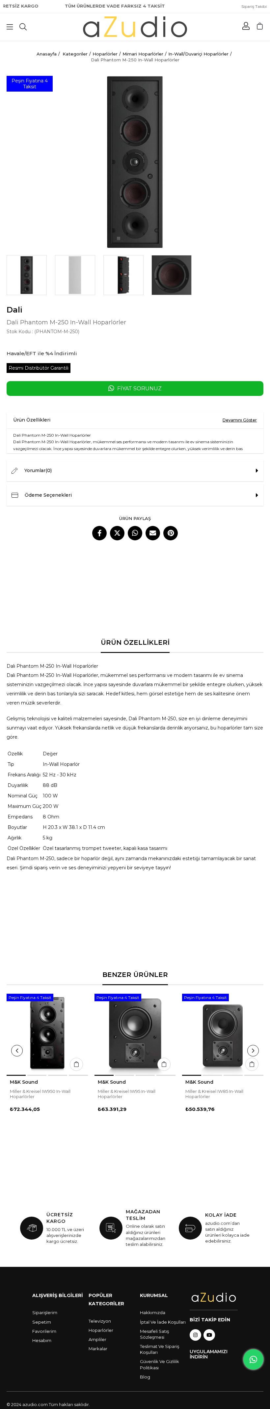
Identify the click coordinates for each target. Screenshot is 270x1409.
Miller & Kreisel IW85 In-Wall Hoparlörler (214, 1094)
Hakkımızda (152, 1312)
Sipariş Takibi (254, 6)
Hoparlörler (101, 1330)
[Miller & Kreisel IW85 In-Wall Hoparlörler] (222, 1034)
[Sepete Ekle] (76, 1064)
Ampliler (97, 1339)
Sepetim (41, 1322)
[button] (16, 1075)
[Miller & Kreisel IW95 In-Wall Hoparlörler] (135, 1034)
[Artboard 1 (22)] (214, 1297)
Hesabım (41, 1340)
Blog (145, 1376)
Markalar (98, 1348)
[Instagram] (195, 1335)
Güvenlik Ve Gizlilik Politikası (159, 1364)
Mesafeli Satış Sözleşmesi (154, 1334)
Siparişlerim (44, 1312)
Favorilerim (44, 1331)
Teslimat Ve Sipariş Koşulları (159, 1349)
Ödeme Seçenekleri (48, 495)
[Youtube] (209, 1335)
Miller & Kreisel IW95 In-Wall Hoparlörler (126, 1094)
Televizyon (100, 1321)
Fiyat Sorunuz (139, 388)
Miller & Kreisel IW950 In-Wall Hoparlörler (40, 1094)
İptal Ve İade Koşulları (163, 1322)
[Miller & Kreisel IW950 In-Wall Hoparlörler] (47, 1034)
